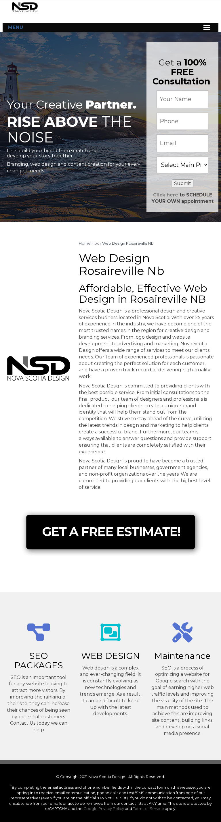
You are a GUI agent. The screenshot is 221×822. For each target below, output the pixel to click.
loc (96, 243)
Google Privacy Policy (103, 808)
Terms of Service (148, 808)
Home (85, 243)
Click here (165, 195)
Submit (182, 183)
